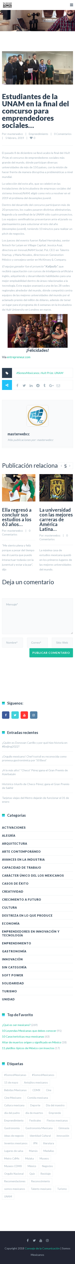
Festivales (35, 1120)
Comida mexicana (37, 1097)
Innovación (12, 959)
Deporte (35, 1105)
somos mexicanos (14, 1188)
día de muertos (34, 1112)
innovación (63, 1135)
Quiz (32, 1173)
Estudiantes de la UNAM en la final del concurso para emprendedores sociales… (35, 111)
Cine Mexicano (12, 1097)
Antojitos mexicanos (36, 1082)
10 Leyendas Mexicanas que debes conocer (29, 1030)
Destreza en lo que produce (27, 915)
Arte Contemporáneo (21, 851)
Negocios (47, 1166)
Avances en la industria (23, 859)
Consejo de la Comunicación (42, 1248)
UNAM (58, 373)
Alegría (8, 835)
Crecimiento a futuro (21, 899)
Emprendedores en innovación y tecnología (31, 933)
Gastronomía (14, 951)
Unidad (8, 999)
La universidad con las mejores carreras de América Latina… (56, 519)
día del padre (12, 1112)
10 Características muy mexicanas (23, 1036)
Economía (11, 923)
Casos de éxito (15, 883)
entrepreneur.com (18, 357)
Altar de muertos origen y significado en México (31, 1042)
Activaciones (14, 827)
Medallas (48, 1150)
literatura (48, 1143)
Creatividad (12, 891)
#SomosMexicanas (15, 1075)
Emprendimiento (38, 134)
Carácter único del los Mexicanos (33, 875)
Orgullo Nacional (14, 1173)
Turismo (9, 991)
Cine (48, 1090)
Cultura (9, 907)
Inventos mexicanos (15, 1143)
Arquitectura (14, 843)
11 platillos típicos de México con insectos (28, 1048)
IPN (35, 1143)
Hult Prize (46, 373)
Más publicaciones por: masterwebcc (30, 440)
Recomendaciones (14, 1181)
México (32, 1166)
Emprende (55, 1112)
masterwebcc (15, 134)
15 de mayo (11, 1082)
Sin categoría (14, 967)
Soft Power (12, 975)
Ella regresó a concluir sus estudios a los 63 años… (16, 517)
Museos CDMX (13, 1166)
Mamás (33, 1150)
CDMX (36, 1090)
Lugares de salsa (13, 1150)
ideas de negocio (14, 1135)
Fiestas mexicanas (57, 1120)
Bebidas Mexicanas (15, 1090)
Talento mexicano (41, 1188)
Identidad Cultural (40, 1135)
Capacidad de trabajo (21, 867)
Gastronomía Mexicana (39, 1128)
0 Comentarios (62, 134)
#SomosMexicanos (27, 373)
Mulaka (29, 1158)
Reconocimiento (40, 1181)
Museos (44, 1158)
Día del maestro (55, 1105)
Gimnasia (63, 1128)
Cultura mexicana (14, 1105)
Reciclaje (46, 1173)
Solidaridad (13, 983)
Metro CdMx (11, 1158)
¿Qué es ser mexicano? (16, 1025)
